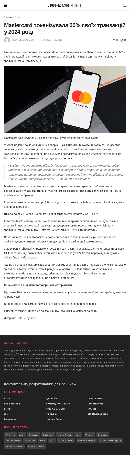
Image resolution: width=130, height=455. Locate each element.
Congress (34, 434)
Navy (78, 434)
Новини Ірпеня (66, 440)
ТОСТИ (92, 408)
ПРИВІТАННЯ (95, 403)
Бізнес (18, 17)
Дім (6, 413)
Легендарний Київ (64, 5)
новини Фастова (36, 446)
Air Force (10, 434)
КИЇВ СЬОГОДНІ (55, 408)
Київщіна (51, 413)
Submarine (30, 440)
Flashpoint (48, 434)
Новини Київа (54, 418)
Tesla (42, 440)
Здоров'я (51, 398)
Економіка (10, 418)
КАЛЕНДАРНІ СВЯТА (58, 403)
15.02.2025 (45, 39)
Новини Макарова (15, 446)
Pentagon (102, 434)
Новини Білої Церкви (110, 440)
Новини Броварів (86, 440)
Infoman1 (29, 39)
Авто (7, 398)
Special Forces (13, 440)
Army (22, 434)
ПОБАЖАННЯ (95, 398)
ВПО (52, 440)
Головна (8, 17)
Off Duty (89, 434)
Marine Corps (64, 434)
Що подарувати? (98, 413)
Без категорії (12, 403)
